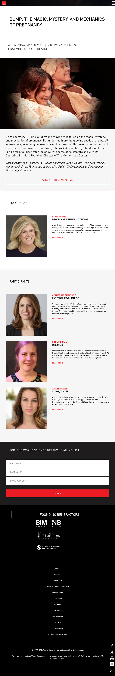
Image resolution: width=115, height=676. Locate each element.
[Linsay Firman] (26, 361)
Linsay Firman (60, 343)
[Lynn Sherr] (26, 236)
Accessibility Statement (57, 634)
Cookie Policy (57, 628)
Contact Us (57, 581)
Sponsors (58, 575)
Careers (57, 604)
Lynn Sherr (70, 218)
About (57, 569)
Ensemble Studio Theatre (28, 49)
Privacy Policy (57, 610)
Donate (58, 622)
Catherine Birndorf (65, 297)
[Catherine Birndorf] (26, 315)
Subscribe (57, 598)
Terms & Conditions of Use (57, 587)
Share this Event (55, 180)
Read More (56, 238)
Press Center (57, 593)
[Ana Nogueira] (26, 408)
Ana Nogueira (60, 390)
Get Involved (57, 616)
